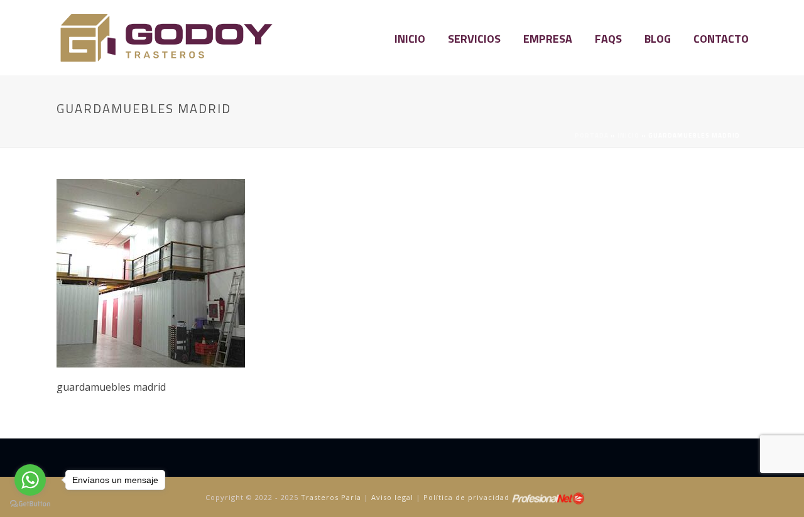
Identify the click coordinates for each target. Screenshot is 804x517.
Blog (657, 38)
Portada (592, 135)
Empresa (547, 38)
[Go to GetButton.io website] (30, 504)
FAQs (608, 38)
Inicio (409, 38)
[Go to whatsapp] (30, 480)
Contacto (721, 38)
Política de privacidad (466, 497)
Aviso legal (392, 497)
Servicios (474, 38)
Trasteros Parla (331, 497)
